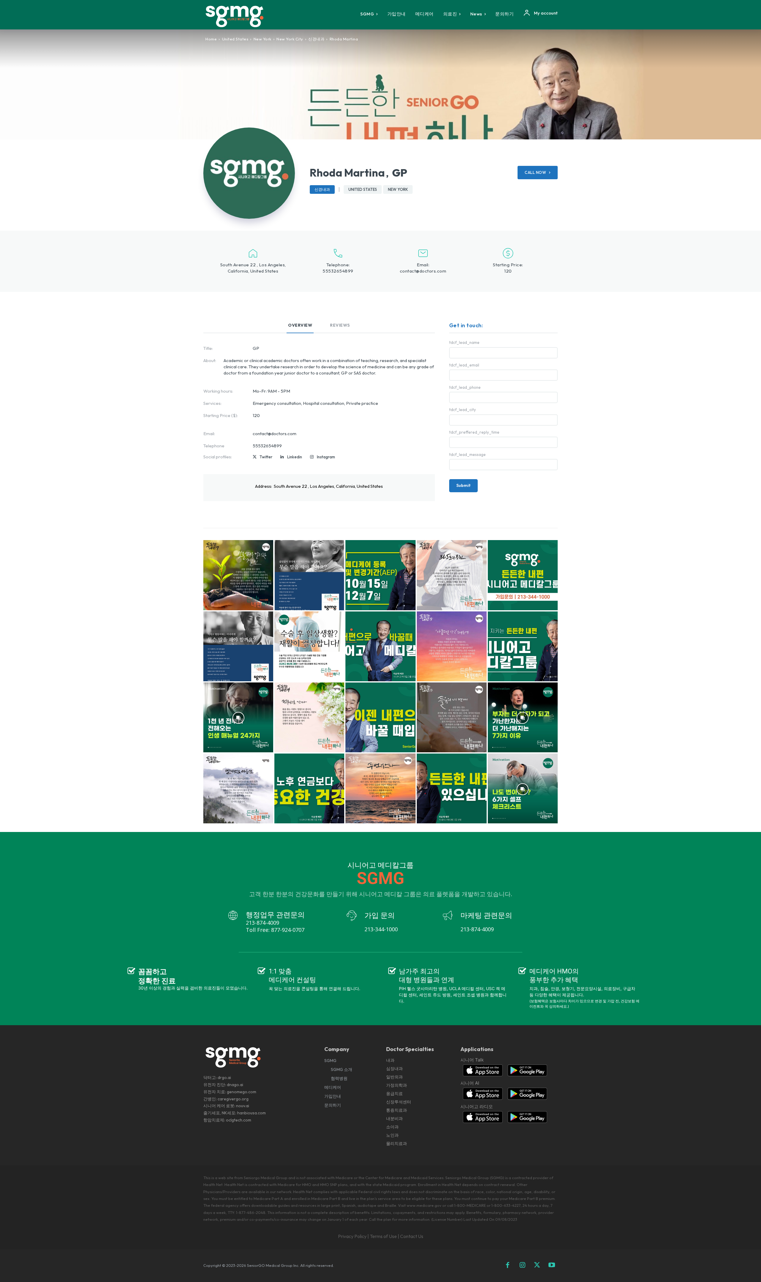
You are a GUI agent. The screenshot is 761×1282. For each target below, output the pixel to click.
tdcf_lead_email (464, 365)
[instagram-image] (238, 575)
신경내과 (316, 39)
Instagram (326, 456)
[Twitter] (255, 457)
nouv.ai (242, 1105)
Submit (463, 485)
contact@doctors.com (423, 271)
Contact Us (411, 1236)
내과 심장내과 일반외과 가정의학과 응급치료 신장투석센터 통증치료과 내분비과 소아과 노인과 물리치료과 (398, 1101)
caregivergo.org (233, 1099)
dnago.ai (235, 1084)
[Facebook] (508, 1266)
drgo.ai (224, 1077)
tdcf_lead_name (464, 343)
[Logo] (238, 16)
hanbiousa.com (251, 1113)
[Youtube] (552, 1266)
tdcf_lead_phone (465, 387)
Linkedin (294, 456)
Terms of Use (383, 1236)
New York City (289, 39)
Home (211, 39)
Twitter (266, 456)
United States (235, 39)
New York (262, 39)
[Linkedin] (282, 457)
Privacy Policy (352, 1236)
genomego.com (241, 1091)
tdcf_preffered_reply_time (474, 432)
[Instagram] (312, 457)
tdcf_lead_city (462, 410)
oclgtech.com (238, 1120)
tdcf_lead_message (467, 455)
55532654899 (338, 271)
